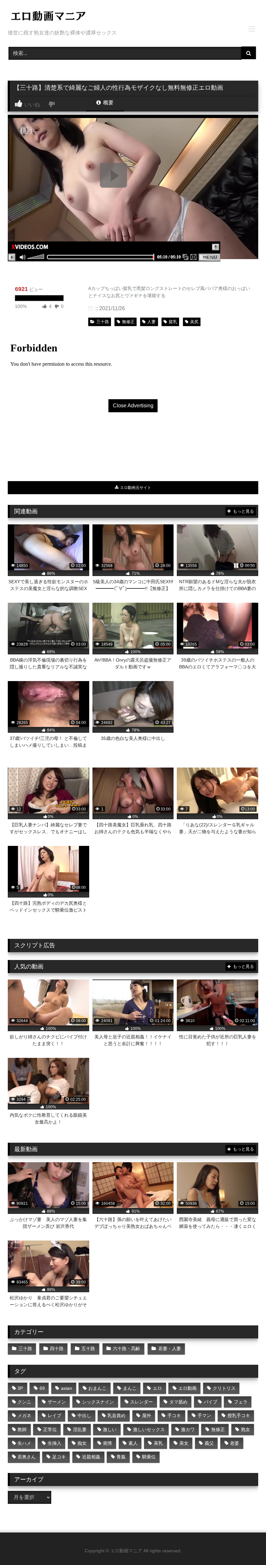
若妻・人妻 (169, 1348)
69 (42, 1388)
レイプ (54, 1415)
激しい (109, 1429)
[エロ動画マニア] (133, 17)
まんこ (130, 1388)
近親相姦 (91, 1456)
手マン (204, 1415)
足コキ (59, 1456)
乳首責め (116, 1415)
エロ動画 (187, 1388)
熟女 (245, 1429)
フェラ (241, 1401)
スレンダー (141, 1401)
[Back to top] (246, 1545)
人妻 (151, 321)
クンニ (24, 1401)
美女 (183, 1443)
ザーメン (57, 1401)
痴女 (82, 1443)
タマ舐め (178, 1401)
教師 (22, 1429)
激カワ (188, 1429)
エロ (157, 1388)
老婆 (234, 1443)
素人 (133, 1443)
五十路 (88, 1348)
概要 (108, 102)
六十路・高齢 (126, 1348)
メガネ (24, 1415)
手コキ (174, 1415)
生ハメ (24, 1443)
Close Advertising (133, 405)
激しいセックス (149, 1429)
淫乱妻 (80, 1429)
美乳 (158, 1443)
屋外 (146, 1415)
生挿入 (54, 1443)
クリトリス (224, 1388)
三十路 (102, 321)
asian (66, 1388)
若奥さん (27, 1456)
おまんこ (97, 1388)
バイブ (210, 1401)
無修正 (128, 321)
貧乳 (173, 321)
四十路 (57, 1348)
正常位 (50, 1429)
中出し (84, 1415)
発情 (107, 1443)
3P (20, 1388)
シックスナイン (98, 1401)
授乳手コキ (238, 1415)
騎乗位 (149, 1456)
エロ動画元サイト (135, 487)
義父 (209, 1443)
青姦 (121, 1456)
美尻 (194, 321)
